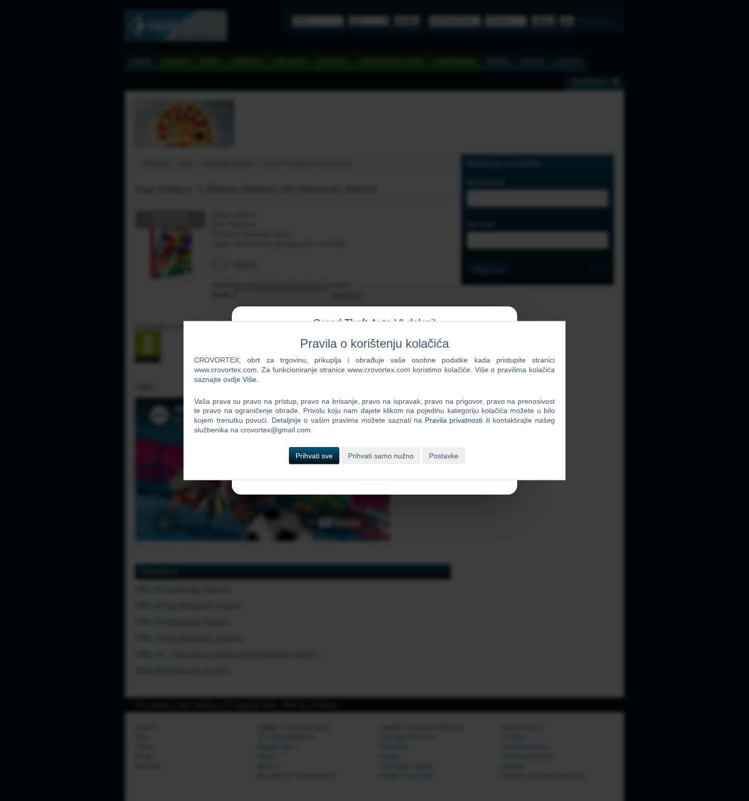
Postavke (444, 456)
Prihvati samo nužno (381, 456)
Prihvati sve (314, 456)
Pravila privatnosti (454, 420)
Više (249, 379)
